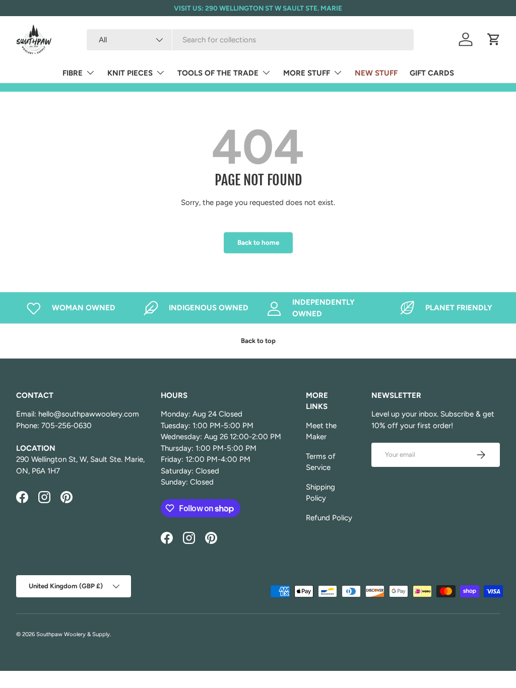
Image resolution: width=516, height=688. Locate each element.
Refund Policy (329, 517)
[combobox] (250, 39)
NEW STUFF (376, 73)
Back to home (258, 242)
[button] (494, 39)
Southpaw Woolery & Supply (73, 634)
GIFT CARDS (432, 73)
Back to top (258, 340)
